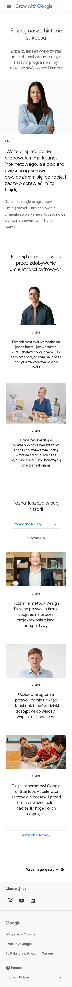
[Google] (34, 6)
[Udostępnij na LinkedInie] (33, 901)
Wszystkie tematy (36, 835)
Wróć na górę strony (42, 870)
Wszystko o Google (20, 934)
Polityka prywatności (21, 954)
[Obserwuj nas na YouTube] (21, 901)
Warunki (48, 954)
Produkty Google (19, 944)
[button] (36, 522)
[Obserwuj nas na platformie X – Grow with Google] (10, 901)
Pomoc (16, 968)
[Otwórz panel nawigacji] (9, 6)
